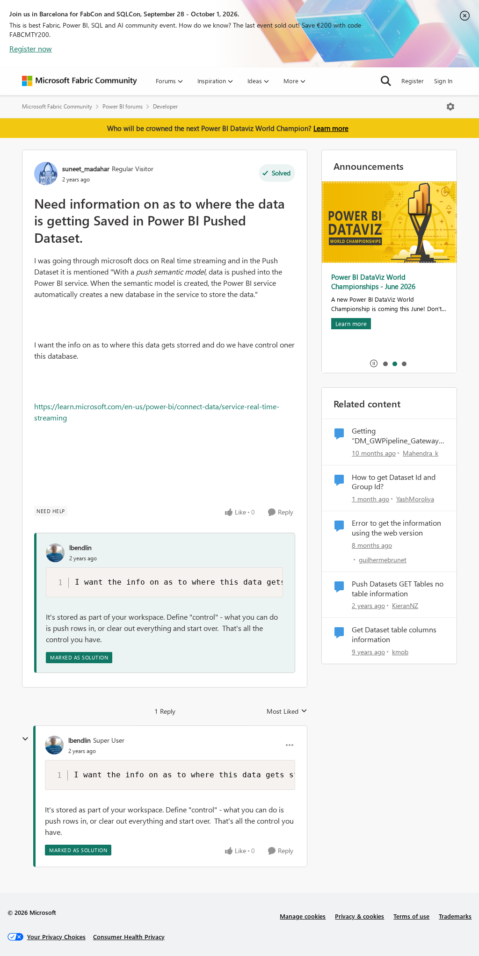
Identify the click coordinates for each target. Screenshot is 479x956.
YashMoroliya (415, 498)
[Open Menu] (450, 106)
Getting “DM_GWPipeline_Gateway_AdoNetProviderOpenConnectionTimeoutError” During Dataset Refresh (397, 436)
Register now (30, 48)
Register (412, 81)
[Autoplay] (373, 363)
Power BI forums (122, 106)
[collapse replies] (25, 739)
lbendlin (80, 547)
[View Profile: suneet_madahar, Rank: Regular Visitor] (46, 173)
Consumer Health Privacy (129, 937)
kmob (400, 651)
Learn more (330, 128)
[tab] (385, 363)
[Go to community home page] (79, 81)
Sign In (443, 81)
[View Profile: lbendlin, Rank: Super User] (54, 745)
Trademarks (455, 916)
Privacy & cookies (359, 916)
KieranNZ (405, 605)
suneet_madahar (85, 168)
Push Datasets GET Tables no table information (397, 588)
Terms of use (411, 916)
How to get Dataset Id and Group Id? (393, 482)
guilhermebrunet (382, 559)
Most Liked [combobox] (287, 711)
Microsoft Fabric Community (57, 106)
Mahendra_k (420, 453)
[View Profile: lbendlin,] (55, 552)
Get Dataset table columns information (394, 634)
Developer (165, 106)
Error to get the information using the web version (396, 527)
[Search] (386, 81)
